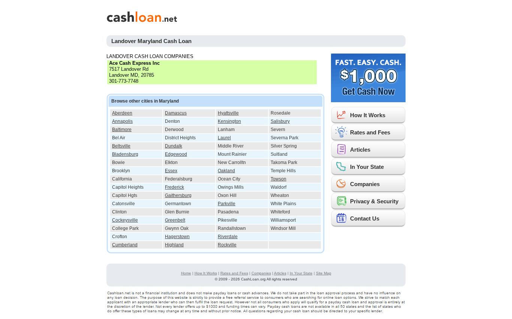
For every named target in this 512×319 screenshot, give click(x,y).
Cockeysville (125, 220)
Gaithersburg (178, 195)
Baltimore (122, 129)
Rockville (227, 244)
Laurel (224, 137)
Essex (171, 170)
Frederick (174, 187)
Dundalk (173, 146)
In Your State (367, 167)
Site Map (323, 273)
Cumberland (125, 244)
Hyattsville (228, 113)
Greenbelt (175, 220)
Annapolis (122, 121)
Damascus (176, 113)
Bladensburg (125, 154)
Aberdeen (122, 113)
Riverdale (228, 236)
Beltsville (121, 146)
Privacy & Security (374, 201)
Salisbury (280, 121)
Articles (360, 149)
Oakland (226, 170)
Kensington (229, 121)
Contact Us (364, 218)
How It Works (367, 115)
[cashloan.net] (209, 16)
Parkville (226, 203)
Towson (278, 179)
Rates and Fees (370, 132)
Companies (365, 184)
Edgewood (176, 154)
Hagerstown (177, 236)
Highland (174, 244)
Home (186, 273)
